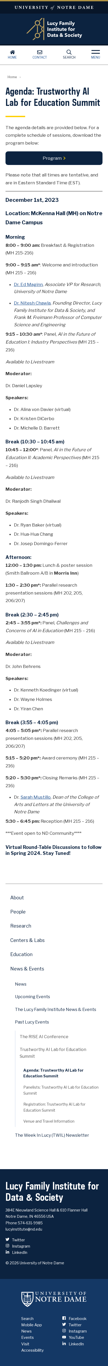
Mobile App (31, 1325)
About (17, 897)
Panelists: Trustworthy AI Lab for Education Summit (61, 1090)
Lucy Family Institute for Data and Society (54, 29)
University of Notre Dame (54, 7)
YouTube (76, 1337)
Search (69, 57)
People (18, 912)
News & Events (27, 968)
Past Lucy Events (32, 1022)
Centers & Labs (27, 940)
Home (12, 57)
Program (52, 158)
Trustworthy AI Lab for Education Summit (53, 1053)
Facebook (77, 1318)
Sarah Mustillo (35, 797)
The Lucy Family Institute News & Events (55, 1009)
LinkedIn (19, 1252)
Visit (25, 1344)
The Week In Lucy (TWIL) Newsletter (52, 1135)
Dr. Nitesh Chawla (32, 303)
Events (27, 1337)
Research (20, 926)
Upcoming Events (32, 996)
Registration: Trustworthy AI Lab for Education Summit (54, 1107)
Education (21, 954)
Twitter (18, 1240)
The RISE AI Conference (44, 1036)
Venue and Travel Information (48, 1121)
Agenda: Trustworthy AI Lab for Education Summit (53, 1073)
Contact (40, 57)
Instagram (20, 1246)
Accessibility (32, 1350)
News (20, 984)
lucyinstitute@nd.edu (24, 1229)
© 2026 (12, 1263)
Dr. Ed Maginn (28, 284)
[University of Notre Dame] (54, 1299)
